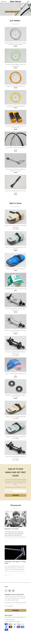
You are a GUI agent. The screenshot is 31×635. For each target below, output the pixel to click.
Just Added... (15, 20)
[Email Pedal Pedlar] (13, 590)
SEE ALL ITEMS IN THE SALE (12, 11)
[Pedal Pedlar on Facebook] (6, 590)
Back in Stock (15, 203)
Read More (7, 541)
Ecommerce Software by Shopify (12, 621)
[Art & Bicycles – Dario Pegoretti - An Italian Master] (15, 552)
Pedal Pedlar (11, 619)
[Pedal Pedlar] (15, 1)
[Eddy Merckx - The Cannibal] (15, 519)
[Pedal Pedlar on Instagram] (10, 590)
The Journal (15, 505)
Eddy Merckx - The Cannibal (11, 529)
